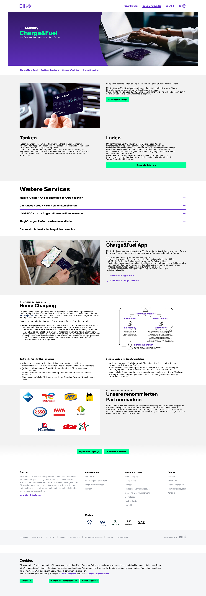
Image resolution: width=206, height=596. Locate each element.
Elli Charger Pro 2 (28, 315)
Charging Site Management (137, 493)
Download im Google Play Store (124, 281)
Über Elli (169, 6)
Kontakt (88, 489)
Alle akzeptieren (90, 581)
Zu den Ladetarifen (146, 165)
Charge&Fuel (130, 480)
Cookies (110, 537)
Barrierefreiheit (122, 537)
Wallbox (128, 485)
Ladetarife (89, 476)
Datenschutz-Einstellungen (70, 537)
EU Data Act (51, 537)
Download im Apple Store (122, 275)
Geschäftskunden (151, 6)
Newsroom (173, 480)
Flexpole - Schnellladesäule (137, 489)
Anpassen (26, 581)
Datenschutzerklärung (98, 574)
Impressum (24, 537)
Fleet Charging (131, 476)
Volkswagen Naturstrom (96, 480)
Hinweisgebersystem (177, 489)
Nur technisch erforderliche (63, 581)
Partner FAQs (131, 501)
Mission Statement (176, 485)
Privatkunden (131, 6)
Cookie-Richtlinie (67, 574)
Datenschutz (37, 537)
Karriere (171, 476)
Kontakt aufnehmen (117, 100)
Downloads (130, 497)
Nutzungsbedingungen (94, 537)
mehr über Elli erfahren (30, 495)
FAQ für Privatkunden (94, 485)
